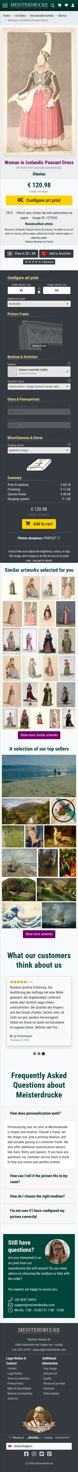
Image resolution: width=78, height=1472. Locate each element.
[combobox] (39, 304)
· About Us (12, 1398)
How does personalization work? (35, 1113)
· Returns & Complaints (19, 1393)
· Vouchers (48, 1388)
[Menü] (5, 5)
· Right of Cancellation (18, 1388)
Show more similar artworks (39, 735)
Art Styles (20, 16)
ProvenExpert (24, 1036)
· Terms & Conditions (18, 1378)
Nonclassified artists (42, 16)
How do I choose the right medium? (37, 1196)
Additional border (16, 298)
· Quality (46, 1378)
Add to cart (41, 523)
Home (6, 16)
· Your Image (49, 1368)
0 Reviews (47, 262)
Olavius (62, 16)
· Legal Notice (14, 1373)
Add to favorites (59, 253)
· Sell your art (49, 1373)
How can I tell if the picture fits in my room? (38, 1178)
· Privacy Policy (14, 1383)
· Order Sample (50, 1393)
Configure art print (42, 200)
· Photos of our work (53, 1383)
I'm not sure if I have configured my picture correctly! (37, 1213)
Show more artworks (39, 934)
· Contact (11, 1368)
